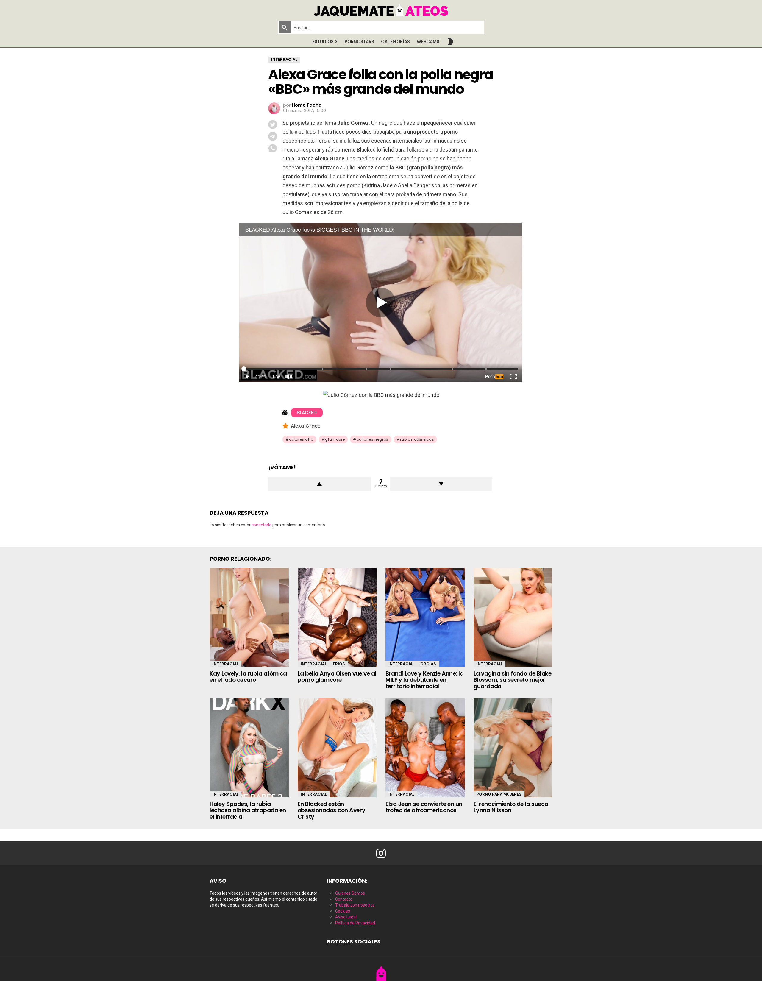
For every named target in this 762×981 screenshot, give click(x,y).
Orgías (428, 664)
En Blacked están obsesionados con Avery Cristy (332, 810)
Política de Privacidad (355, 923)
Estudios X (325, 41)
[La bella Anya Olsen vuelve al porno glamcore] (337, 617)
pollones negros (372, 439)
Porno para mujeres (499, 794)
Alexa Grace (306, 425)
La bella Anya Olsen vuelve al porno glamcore (337, 677)
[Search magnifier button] (285, 27)
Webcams (428, 41)
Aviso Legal (346, 917)
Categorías (395, 41)
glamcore (335, 439)
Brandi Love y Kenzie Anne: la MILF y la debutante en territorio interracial (424, 680)
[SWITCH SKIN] (450, 42)
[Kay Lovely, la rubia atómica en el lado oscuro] (249, 617)
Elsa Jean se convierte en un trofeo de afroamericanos (423, 807)
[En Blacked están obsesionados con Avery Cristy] (337, 747)
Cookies (342, 911)
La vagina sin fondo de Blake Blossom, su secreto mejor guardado (513, 680)
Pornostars (359, 41)
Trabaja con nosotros (355, 905)
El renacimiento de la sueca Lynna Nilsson (511, 807)
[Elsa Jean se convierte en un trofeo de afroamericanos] (425, 747)
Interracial (225, 664)
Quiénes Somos (350, 893)
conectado (261, 525)
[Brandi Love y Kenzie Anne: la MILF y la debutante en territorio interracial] (425, 617)
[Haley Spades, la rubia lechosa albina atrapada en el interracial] (249, 747)
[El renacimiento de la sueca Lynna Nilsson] (513, 747)
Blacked (307, 412)
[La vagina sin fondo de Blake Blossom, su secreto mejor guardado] (513, 617)
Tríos (338, 664)
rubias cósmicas (417, 439)
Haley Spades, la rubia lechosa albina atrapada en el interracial (248, 810)
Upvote (319, 484)
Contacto (343, 899)
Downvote (441, 484)
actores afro (301, 439)
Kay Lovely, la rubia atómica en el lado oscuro (248, 677)
